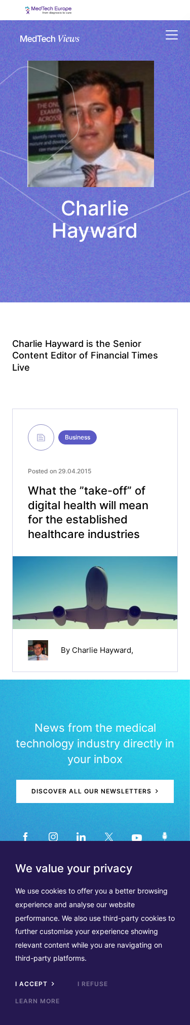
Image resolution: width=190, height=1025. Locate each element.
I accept (32, 984)
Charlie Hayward (101, 650)
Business (77, 437)
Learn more (37, 1001)
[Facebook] (25, 836)
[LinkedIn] (81, 836)
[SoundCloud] (165, 836)
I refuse (93, 984)
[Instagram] (53, 836)
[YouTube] (137, 836)
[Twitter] (109, 836)
